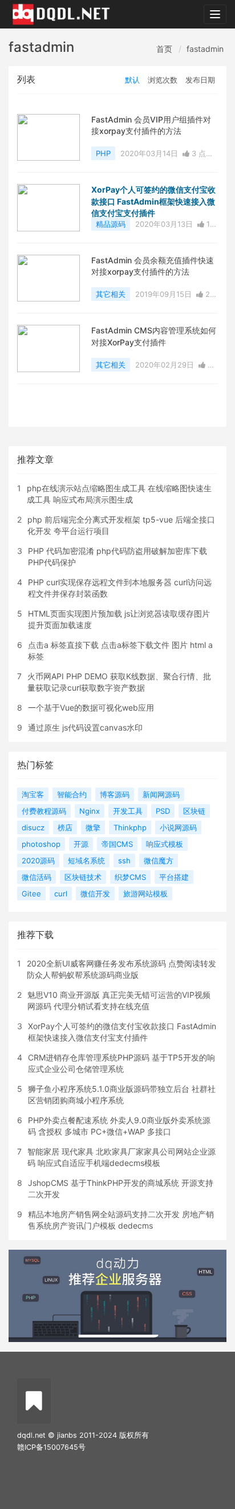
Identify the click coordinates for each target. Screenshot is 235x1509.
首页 (164, 49)
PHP (103, 153)
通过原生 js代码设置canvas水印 (85, 727)
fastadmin (205, 49)
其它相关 (110, 294)
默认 (132, 79)
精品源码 (110, 224)
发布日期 (200, 79)
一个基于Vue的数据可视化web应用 (91, 707)
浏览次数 (162, 79)
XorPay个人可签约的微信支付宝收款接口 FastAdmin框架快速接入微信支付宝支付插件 (153, 201)
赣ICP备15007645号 (51, 1447)
